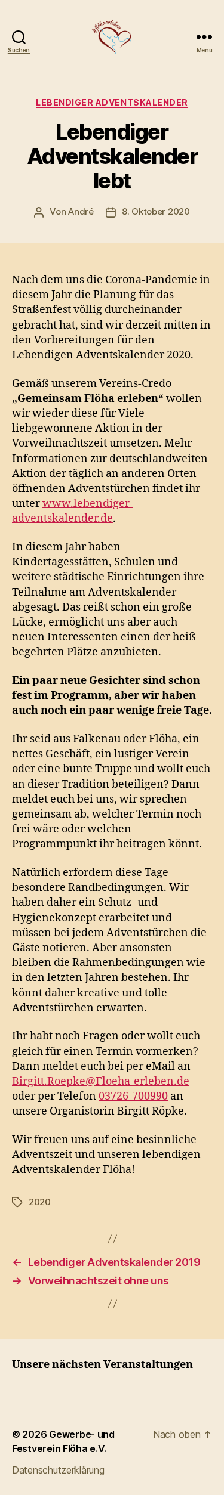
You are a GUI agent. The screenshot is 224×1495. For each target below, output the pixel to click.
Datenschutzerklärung (58, 1470)
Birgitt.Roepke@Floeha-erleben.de (100, 1081)
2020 (40, 1202)
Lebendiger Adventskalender (112, 102)
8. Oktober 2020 (156, 211)
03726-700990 (133, 1096)
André (81, 211)
